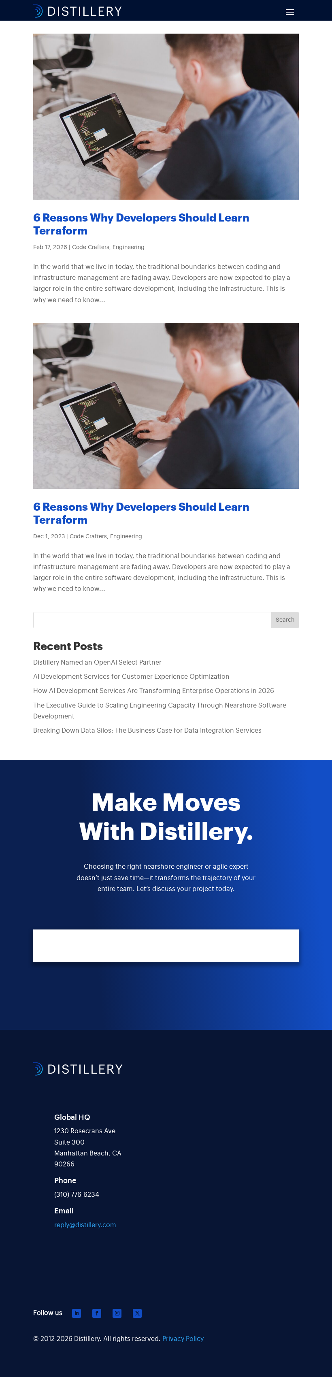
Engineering (129, 247)
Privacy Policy (183, 1339)
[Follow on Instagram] (117, 1313)
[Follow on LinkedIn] (76, 1313)
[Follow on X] (137, 1313)
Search (285, 620)
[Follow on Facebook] (96, 1313)
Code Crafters (90, 247)
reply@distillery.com (85, 1225)
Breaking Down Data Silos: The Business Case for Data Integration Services (147, 730)
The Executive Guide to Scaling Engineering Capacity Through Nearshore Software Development (159, 711)
